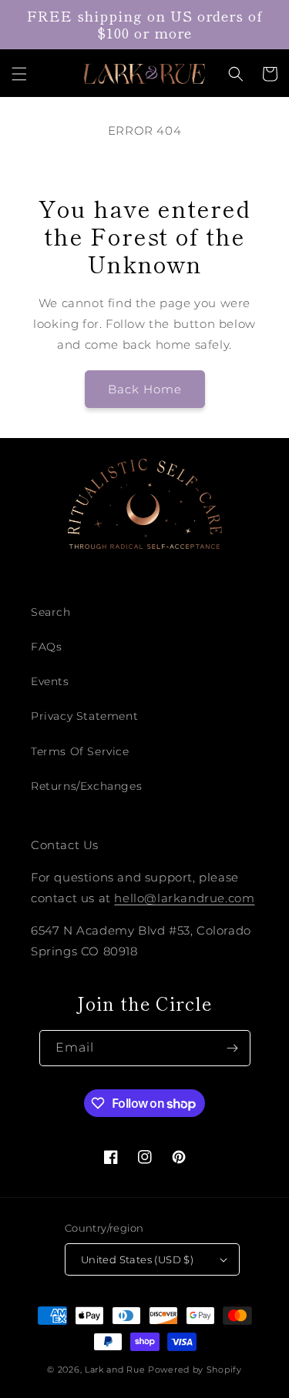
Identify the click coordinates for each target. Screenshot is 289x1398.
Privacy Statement (84, 716)
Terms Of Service (80, 751)
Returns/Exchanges (86, 786)
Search (51, 612)
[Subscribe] (233, 1048)
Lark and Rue (115, 1369)
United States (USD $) (137, 1259)
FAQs (46, 647)
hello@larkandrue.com (184, 898)
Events (50, 681)
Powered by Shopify (195, 1369)
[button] (19, 74)
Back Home (145, 389)
